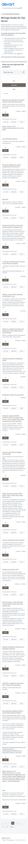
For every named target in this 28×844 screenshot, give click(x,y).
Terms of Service (10, 840)
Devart (4, 840)
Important (14, 122)
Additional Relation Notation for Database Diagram (13, 648)
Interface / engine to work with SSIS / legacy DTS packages (13, 684)
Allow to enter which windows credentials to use (12, 295)
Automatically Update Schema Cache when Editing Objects (12, 712)
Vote (5, 115)
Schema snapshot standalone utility (12, 359)
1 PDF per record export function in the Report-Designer (13, 262)
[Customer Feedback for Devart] (8, 4)
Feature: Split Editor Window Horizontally (12, 453)
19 (2, 826)
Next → (12, 826)
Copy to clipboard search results (13, 540)
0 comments (18, 207)
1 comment (18, 111)
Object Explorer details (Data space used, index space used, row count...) (12, 495)
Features (24, 111)
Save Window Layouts (9, 139)
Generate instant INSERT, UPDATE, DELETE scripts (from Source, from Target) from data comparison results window (13, 418)
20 (6, 826)
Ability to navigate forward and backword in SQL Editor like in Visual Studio (13, 331)
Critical (22, 122)
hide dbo (5, 199)
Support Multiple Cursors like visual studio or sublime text (12, 226)
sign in (18, 8)
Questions (23, 584)
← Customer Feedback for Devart (10, 14)
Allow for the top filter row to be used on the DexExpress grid (13, 101)
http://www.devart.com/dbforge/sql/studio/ (13, 57)
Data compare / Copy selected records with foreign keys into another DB (12, 604)
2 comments (23, 397)
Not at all (6, 122)
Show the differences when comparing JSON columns (11, 166)
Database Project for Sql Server (13, 395)
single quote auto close (10, 569)
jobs (3, 790)
